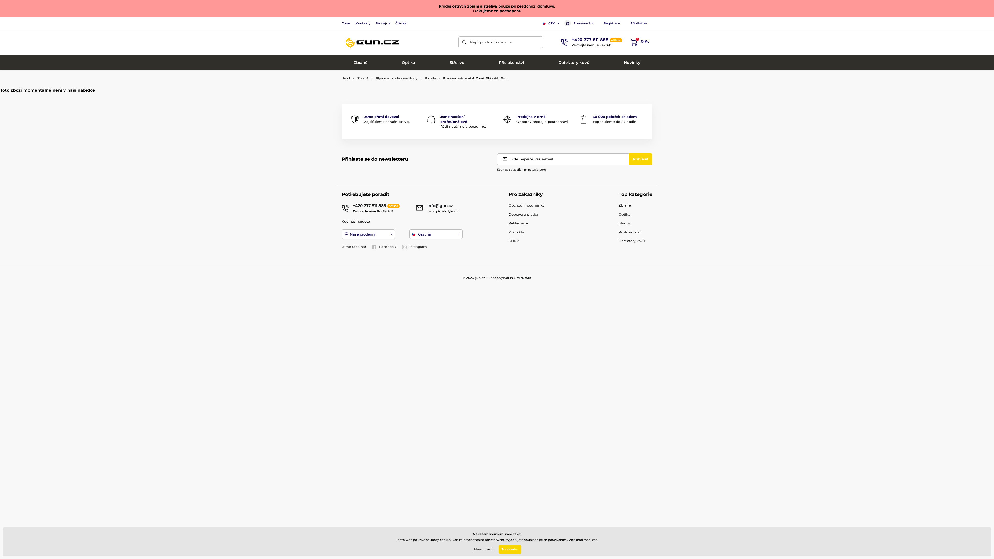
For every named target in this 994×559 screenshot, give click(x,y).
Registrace (612, 23)
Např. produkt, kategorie (491, 42)
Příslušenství (630, 232)
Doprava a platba (523, 214)
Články (400, 23)
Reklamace (518, 223)
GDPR (514, 241)
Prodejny (383, 23)
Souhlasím (509, 549)
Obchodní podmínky (526, 205)
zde (594, 540)
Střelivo (625, 223)
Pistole (430, 78)
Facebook (387, 247)
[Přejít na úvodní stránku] (371, 42)
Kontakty (363, 23)
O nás (346, 23)
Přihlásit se (638, 23)
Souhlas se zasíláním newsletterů (521, 169)
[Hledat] (464, 42)
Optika (624, 214)
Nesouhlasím (484, 549)
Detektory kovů (632, 241)
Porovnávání (583, 23)
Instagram (418, 247)
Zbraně (362, 78)
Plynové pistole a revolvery (397, 78)
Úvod (346, 78)
